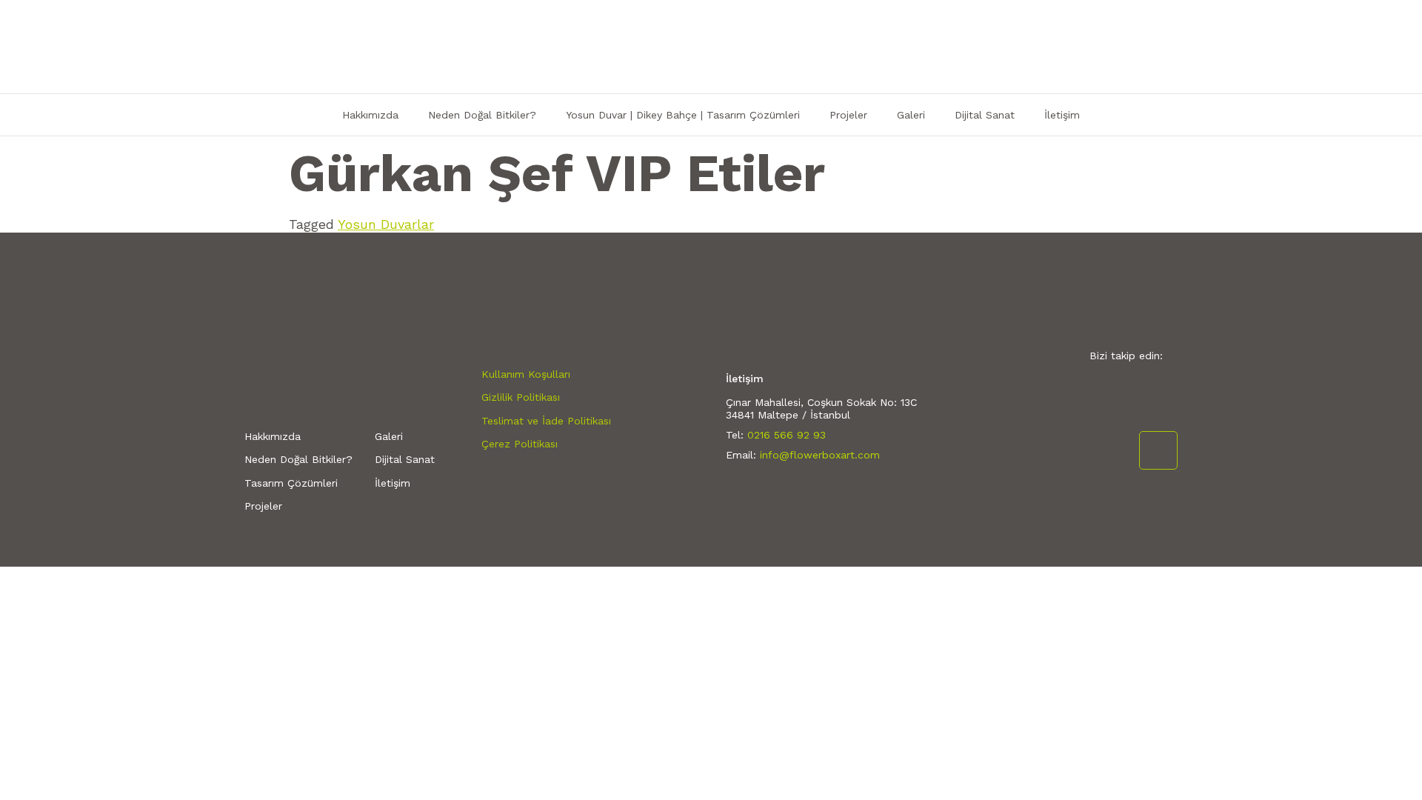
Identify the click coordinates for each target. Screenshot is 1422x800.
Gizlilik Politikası (520, 397)
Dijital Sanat (985, 115)
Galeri (911, 115)
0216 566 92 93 (786, 435)
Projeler (848, 115)
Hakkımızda (370, 115)
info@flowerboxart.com (820, 455)
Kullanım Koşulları (525, 374)
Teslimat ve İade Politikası (546, 421)
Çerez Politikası (519, 444)
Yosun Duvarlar (386, 224)
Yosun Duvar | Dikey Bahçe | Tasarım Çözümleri (683, 115)
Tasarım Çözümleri (291, 483)
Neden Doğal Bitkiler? (482, 115)
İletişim (1062, 115)
